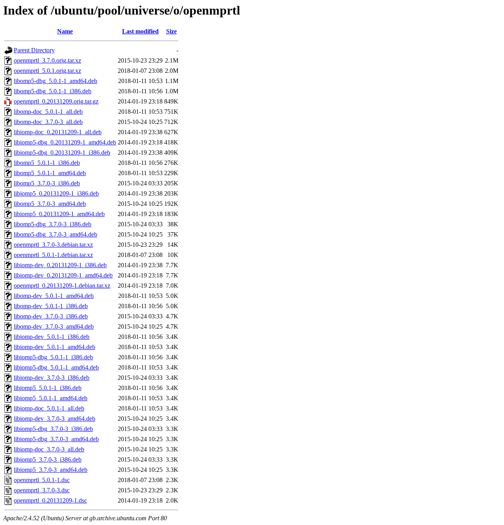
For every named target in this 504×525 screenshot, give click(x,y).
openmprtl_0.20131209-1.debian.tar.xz (62, 285)
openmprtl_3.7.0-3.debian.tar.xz (53, 244)
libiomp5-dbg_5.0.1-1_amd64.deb (56, 367)
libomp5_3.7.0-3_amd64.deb (50, 203)
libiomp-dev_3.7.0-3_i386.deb (51, 377)
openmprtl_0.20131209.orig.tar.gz (56, 101)
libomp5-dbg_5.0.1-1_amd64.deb (55, 81)
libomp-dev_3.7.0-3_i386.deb (51, 316)
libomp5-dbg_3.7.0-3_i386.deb (52, 224)
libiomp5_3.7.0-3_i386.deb (48, 459)
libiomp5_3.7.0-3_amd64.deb (50, 469)
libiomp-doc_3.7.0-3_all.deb (49, 449)
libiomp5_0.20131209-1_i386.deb (56, 193)
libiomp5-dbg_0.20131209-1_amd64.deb (65, 142)
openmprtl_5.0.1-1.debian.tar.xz (53, 254)
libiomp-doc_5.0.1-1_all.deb (49, 408)
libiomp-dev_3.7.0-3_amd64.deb (54, 418)
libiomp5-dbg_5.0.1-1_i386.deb (53, 357)
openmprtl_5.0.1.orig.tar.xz (47, 70)
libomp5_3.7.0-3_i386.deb (47, 183)
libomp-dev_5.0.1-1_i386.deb (51, 306)
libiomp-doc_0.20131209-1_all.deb (58, 132)
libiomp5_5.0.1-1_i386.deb (48, 388)
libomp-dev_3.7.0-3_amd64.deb (54, 326)
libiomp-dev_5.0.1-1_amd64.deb (54, 347)
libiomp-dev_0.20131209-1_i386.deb (60, 265)
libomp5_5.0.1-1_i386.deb (47, 162)
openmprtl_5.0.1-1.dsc (42, 480)
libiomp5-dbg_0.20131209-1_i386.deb (62, 152)
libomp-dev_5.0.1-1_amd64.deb (54, 295)
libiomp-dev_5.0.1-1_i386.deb (51, 336)
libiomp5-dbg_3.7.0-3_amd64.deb (56, 439)
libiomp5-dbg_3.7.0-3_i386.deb (53, 428)
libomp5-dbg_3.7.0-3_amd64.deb (55, 234)
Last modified (140, 31)
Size (171, 31)
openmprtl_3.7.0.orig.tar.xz (47, 60)
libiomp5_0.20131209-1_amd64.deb (59, 214)
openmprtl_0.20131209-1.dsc (50, 500)
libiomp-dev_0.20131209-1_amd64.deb (63, 275)
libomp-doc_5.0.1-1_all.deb (48, 111)
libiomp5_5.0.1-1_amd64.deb (50, 398)
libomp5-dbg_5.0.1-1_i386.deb (52, 91)
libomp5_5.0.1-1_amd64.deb (50, 173)
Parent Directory (34, 50)
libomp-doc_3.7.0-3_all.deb (48, 121)
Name (65, 31)
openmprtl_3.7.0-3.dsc (42, 490)
